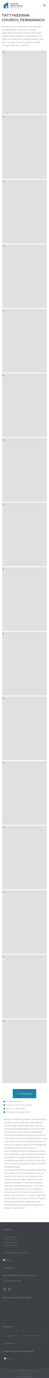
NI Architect (26, 1336)
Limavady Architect (11, 1336)
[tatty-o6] (24, 341)
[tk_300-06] (24, 663)
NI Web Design (10, 1343)
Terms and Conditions (24, 1376)
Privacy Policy (24, 1374)
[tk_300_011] (24, 599)
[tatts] (24, 82)
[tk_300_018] (24, 987)
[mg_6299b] (24, 276)
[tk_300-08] (24, 728)
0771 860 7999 (13, 1281)
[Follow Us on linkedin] (9, 1289)
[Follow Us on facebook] (4, 1289)
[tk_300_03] (24, 470)
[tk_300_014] (24, 922)
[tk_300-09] (24, 1051)
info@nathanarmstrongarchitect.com (21, 1275)
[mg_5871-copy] (24, 405)
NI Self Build (38, 1336)
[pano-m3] (24, 211)
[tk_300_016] (24, 534)
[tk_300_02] (24, 793)
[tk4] (24, 147)
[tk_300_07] (24, 857)
